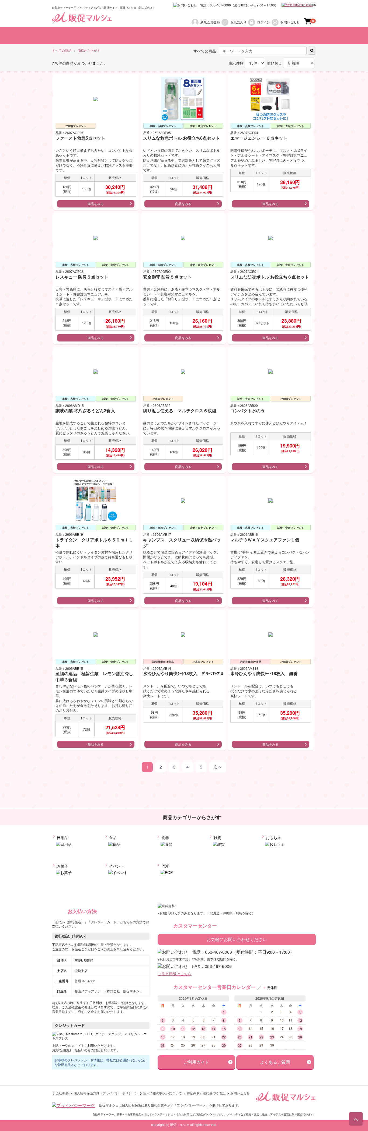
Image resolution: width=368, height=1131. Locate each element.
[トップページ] (67, 35)
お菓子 (62, 866)
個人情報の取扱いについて (162, 1093)
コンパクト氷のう (247, 411)
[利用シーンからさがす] (164, 35)
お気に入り (238, 22)
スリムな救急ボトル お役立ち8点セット (181, 138)
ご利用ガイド (196, 1062)
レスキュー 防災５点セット (81, 277)
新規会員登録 (210, 22)
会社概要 (62, 1093)
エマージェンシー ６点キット (258, 138)
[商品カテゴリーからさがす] (110, 35)
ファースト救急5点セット (80, 138)
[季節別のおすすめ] (249, 35)
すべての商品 (61, 50)
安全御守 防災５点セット (167, 277)
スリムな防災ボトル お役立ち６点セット (269, 277)
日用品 (62, 837)
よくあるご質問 (275, 1062)
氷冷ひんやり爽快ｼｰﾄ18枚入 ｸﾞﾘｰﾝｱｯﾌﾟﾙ (183, 674)
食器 (164, 837)
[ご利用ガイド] (293, 35)
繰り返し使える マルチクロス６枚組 (179, 411)
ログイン (263, 22)
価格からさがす (89, 50)
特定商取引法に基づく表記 (206, 1093)
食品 (112, 837)
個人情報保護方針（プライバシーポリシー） (106, 1093)
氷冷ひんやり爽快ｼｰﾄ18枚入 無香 (264, 674)
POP (164, 866)
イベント (116, 866)
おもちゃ (273, 837)
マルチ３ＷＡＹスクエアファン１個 (264, 540)
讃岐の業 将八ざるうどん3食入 (85, 411)
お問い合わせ (290, 22)
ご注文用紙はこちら (298, 4)
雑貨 (217, 837)
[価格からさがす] (209, 35)
